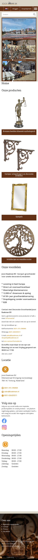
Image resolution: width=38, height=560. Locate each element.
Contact (5, 527)
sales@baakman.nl (13, 335)
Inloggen (15, 9)
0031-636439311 (10, 395)
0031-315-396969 (11, 388)
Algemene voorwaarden (11, 524)
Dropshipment (26, 9)
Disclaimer (6, 531)
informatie (10, 318)
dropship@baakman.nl (10, 338)
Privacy (5, 529)
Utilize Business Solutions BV (22, 557)
